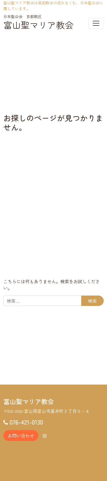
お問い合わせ (21, 435)
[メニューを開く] (96, 23)
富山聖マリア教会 (38, 24)
